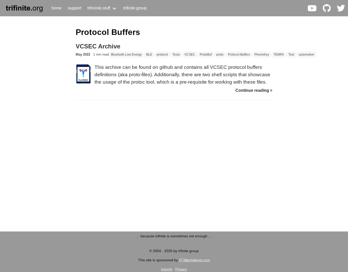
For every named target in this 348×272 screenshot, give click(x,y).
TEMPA (279, 54)
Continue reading (252, 90)
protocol (162, 54)
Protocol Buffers (239, 54)
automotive (306, 54)
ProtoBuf (206, 54)
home (56, 8)
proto (219, 54)
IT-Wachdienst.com (194, 260)
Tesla (176, 54)
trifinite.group (135, 8)
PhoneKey (262, 54)
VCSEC (189, 54)
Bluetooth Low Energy (126, 54)
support (74, 8)
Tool (291, 54)
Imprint (166, 269)
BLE (149, 54)
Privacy (181, 269)
